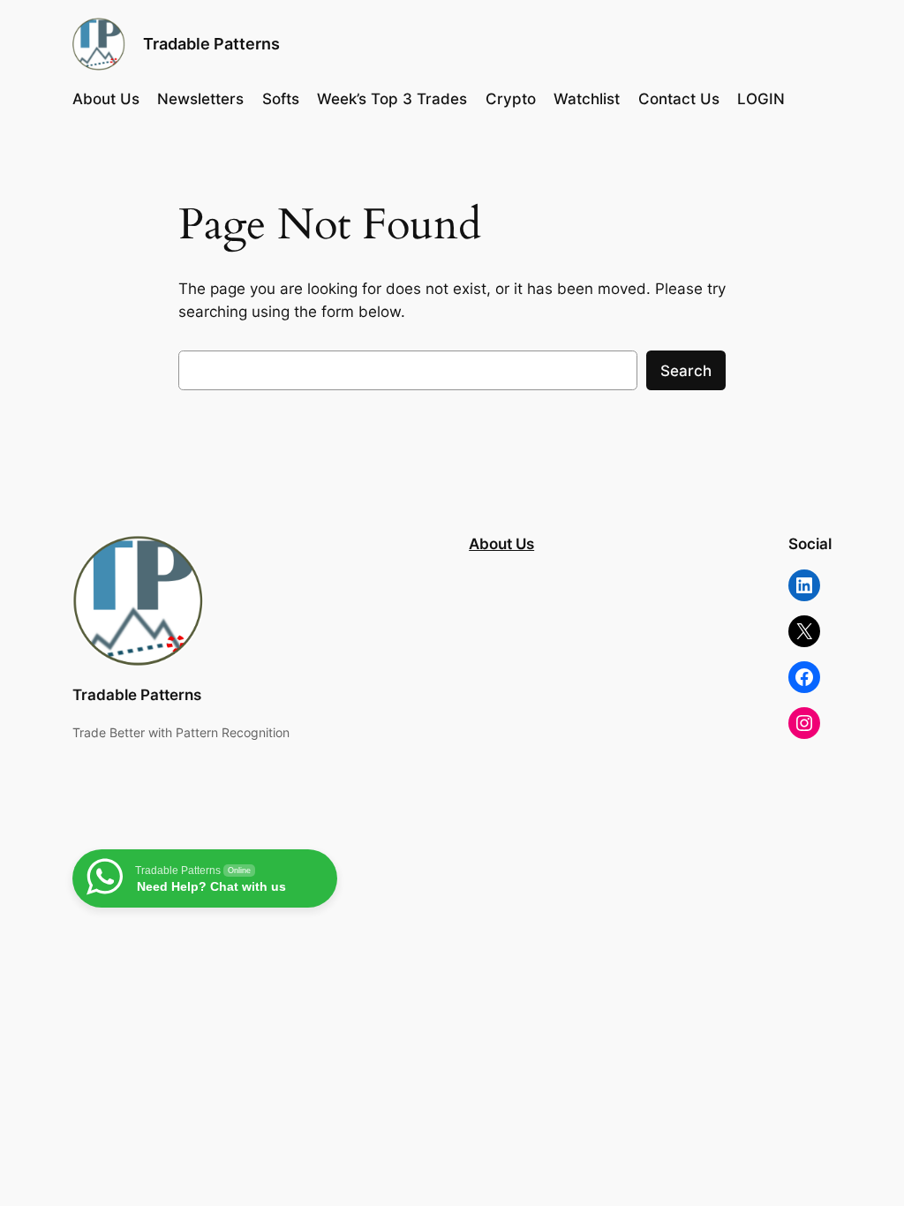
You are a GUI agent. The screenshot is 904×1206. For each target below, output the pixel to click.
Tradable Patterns (211, 43)
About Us (501, 544)
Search (686, 371)
